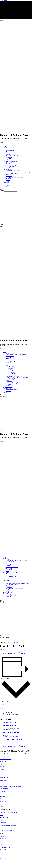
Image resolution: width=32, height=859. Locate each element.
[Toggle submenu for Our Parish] (8, 353)
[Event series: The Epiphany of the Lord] (11, 735)
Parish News (3, 775)
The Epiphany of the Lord (11, 732)
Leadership (2, 791)
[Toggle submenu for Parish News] (12, 575)
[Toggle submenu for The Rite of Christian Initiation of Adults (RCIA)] (29, 172)
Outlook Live (3, 705)
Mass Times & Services (5, 759)
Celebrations (14, 716)
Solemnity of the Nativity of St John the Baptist (14, 653)
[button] (0, 855)
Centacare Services (4, 849)
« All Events (3, 639)
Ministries (2, 796)
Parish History (3, 804)
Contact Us (2, 836)
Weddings (2, 766)
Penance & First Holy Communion (8, 825)
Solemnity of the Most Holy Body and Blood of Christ (16, 652)
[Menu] (0, 555)
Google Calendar (4, 701)
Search (1, 190)
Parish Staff (2, 838)
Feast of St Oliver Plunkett (12, 714)
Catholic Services (4, 844)
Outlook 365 (3, 704)
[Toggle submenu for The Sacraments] (11, 169)
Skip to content (3, 0)
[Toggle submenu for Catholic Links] (10, 388)
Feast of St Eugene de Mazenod (12, 739)
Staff (1, 793)
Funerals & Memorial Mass (6, 830)
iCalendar (2, 703)
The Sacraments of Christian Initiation (9, 812)
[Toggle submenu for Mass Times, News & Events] (17, 161)
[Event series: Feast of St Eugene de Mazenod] (10, 742)
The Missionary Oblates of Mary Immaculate (10, 786)
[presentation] (10, 722)
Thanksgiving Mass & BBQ (11, 725)
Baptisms (2, 764)
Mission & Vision (4, 788)
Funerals (2, 769)
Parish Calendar (3, 761)
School (1, 798)
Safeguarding (3, 801)
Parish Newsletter (4, 777)
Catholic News (3, 780)
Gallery (1, 806)
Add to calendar (5, 678)
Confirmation (3, 822)
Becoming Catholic (4, 817)
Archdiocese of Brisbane (6, 847)
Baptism (2, 820)
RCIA (1, 815)
